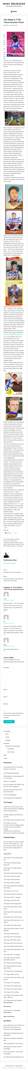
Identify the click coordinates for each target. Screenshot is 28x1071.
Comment (7, 667)
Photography (7, 731)
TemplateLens (12, 1067)
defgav (5, 644)
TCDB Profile (10, 752)
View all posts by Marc (10, 563)
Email (5, 696)
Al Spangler (10, 542)
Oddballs (8, 546)
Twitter (5, 758)
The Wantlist (10, 749)
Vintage (21, 546)
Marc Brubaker (14, 3)
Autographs (11, 539)
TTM (17, 546)
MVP (5, 546)
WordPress (23, 1067)
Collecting (17, 539)
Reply (5, 611)
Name (6, 689)
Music (7, 734)
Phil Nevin (13, 546)
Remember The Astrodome (10, 540)
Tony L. (5, 598)
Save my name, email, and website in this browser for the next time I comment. (13, 715)
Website (6, 704)
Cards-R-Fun (17, 504)
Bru (4, 621)
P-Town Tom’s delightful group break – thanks (14, 334)
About (5, 755)
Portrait (7, 737)
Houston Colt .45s (20, 544)
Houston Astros (11, 544)
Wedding (7, 740)
